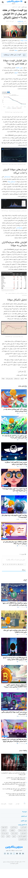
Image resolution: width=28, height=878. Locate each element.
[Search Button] (3, 2)
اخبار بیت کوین (5, 432)
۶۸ (17, 413)
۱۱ (17, 607)
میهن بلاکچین (24, 7)
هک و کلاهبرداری (22, 839)
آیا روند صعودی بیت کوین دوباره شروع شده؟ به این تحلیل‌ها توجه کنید (14, 490)
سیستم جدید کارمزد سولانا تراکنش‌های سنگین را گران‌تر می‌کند (14, 713)
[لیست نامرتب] (13, 564)
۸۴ (16, 661)
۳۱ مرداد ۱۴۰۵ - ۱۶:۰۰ (22, 413)
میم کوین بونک (11, 182)
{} (20, 564)
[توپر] (4, 564)
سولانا (15, 50)
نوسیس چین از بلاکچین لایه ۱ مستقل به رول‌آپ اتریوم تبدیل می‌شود (16, 463)
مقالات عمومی (4, 600)
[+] (22, 564)
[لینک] (18, 564)
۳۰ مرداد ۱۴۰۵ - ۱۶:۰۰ (22, 439)
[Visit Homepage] (14, 1)
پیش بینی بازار (9, 378)
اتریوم (16, 73)
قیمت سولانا (24, 40)
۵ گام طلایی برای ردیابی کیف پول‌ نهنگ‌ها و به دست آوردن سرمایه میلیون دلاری (13, 789)
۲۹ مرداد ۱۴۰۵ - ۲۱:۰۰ (22, 466)
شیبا (3, 836)
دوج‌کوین (12, 830)
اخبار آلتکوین (14, 7)
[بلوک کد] (17, 564)
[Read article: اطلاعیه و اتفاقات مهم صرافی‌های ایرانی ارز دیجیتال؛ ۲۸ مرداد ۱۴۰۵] (14, 531)
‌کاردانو (8, 836)
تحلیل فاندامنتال (5, 406)
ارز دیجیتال (16, 378)
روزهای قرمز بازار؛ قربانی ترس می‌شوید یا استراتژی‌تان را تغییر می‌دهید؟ (13, 773)
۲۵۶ (16, 769)
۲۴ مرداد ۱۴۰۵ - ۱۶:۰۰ (22, 689)
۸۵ (16, 634)
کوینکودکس (19, 228)
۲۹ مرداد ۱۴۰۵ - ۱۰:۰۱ (22, 519)
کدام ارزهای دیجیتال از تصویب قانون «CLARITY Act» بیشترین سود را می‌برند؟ (15, 686)
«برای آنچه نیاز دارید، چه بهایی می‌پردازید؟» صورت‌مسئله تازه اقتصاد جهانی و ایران (15, 794)
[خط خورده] (9, 564)
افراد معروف (4, 827)
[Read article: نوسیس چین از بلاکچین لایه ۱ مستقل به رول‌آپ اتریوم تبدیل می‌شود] (14, 451)
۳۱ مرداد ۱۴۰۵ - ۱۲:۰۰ (22, 607)
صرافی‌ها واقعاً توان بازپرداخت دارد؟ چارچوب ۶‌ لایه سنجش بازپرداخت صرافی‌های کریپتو (14, 740)
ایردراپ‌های (7, 177)
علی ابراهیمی (20, 21)
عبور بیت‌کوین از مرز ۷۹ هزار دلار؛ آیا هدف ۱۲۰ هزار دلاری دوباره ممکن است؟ (14, 437)
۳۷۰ (16, 689)
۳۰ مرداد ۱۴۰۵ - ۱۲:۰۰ (22, 634)
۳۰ (16, 716)
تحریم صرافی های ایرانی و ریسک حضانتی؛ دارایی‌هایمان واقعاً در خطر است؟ (15, 778)
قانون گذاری (23, 827)
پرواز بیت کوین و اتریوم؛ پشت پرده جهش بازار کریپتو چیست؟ (14, 516)
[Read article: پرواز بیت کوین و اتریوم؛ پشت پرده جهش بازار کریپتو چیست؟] (14, 504)
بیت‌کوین (4, 830)
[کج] (5, 564)
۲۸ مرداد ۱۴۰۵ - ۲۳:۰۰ (22, 545)
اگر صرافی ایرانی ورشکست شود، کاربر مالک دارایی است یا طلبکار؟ (15, 631)
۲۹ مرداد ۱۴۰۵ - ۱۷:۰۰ (22, 492)
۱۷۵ (16, 492)
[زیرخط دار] (7, 564)
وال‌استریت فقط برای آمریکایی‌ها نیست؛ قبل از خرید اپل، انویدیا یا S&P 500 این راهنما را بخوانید (14, 765)
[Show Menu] (25, 2)
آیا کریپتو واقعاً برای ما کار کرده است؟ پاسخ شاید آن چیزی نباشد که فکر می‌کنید (15, 659)
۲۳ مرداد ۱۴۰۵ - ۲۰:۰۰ (22, 743)
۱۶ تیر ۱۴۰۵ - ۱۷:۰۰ (22, 769)
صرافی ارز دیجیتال (22, 830)
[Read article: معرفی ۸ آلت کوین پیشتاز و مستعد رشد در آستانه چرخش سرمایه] (14, 398)
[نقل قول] (15, 564)
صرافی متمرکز (4, 627)
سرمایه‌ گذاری (14, 827)
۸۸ (16, 439)
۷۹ (16, 743)
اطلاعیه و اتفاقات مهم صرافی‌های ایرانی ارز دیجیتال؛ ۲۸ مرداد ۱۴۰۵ (15, 543)
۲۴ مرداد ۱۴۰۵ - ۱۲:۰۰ (22, 716)
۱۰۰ (16, 545)
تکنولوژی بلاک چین (22, 836)
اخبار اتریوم (4, 459)
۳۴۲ (17, 519)
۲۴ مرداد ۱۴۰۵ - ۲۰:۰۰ (22, 661)
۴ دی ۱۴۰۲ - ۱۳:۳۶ (10, 21)
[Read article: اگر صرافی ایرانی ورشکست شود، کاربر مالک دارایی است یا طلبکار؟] (14, 619)
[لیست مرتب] (11, 564)
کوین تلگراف (19, 68)
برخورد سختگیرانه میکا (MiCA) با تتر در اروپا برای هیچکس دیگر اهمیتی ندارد (15, 604)
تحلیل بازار (4, 512)
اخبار (19, 7)
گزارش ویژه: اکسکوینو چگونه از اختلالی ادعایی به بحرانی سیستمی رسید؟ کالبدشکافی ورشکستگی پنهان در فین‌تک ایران (13, 784)
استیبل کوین (23, 833)
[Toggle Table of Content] (23, 55)
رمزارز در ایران (4, 538)
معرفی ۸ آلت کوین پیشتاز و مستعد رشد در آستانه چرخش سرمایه (15, 410)
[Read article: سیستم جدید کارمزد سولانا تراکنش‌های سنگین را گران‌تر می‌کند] (14, 701)
